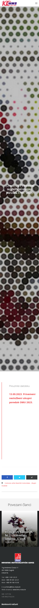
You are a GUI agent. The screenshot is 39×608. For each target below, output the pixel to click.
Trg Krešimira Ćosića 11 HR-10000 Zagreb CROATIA (10, 570)
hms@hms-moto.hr (13, 587)
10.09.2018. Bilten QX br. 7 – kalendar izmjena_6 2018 (19, 535)
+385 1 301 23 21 (11, 577)
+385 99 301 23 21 (12, 580)
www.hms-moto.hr (19, 590)
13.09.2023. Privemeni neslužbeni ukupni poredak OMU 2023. (22, 398)
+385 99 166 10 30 (12, 582)
